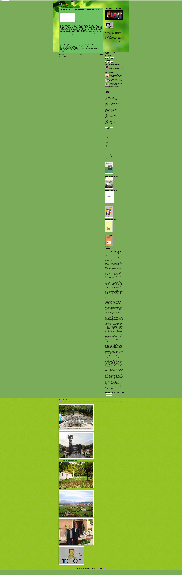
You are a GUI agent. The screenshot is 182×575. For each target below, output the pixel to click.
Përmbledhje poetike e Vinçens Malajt (110, 108)
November (108, 154)
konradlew (97, 568)
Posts (107, 393)
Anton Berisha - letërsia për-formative (110, 110)
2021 (107, 141)
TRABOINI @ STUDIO (62, 400)
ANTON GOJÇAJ (72, 4)
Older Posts (101, 54)
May (107, 155)
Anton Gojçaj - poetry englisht (109, 104)
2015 (107, 149)
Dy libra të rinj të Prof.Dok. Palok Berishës (111, 109)
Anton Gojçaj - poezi (108, 105)
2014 (107, 150)
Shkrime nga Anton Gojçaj (108, 123)
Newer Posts (61, 54)
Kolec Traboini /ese (108, 129)
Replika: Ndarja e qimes (108, 121)
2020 (107, 142)
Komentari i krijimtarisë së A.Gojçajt (110, 122)
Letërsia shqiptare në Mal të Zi (109, 97)
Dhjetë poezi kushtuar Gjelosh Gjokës (110, 111)
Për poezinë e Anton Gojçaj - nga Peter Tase (79, 9)
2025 (107, 137)
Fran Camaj (107, 130)
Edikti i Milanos (107, 92)
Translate (112, 58)
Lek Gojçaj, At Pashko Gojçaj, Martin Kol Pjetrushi (112, 120)
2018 (107, 145)
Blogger (104, 568)
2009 (107, 158)
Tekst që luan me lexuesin (108, 117)
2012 (107, 153)
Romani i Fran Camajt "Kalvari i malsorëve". (111, 115)
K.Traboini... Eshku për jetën (109, 116)
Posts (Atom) (64, 56)
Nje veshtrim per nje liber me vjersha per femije (111, 93)
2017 (107, 146)
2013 (107, 151)
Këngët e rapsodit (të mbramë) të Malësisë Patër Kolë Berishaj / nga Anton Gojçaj (115, 84)
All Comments (108, 395)
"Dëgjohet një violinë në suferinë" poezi (110, 98)
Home (81, 54)
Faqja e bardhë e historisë (108, 91)
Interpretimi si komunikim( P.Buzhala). (110, 114)
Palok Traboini (107, 128)
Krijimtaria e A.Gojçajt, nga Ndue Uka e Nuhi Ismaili (112, 103)
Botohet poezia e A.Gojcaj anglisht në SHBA (111, 99)
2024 (107, 138)
